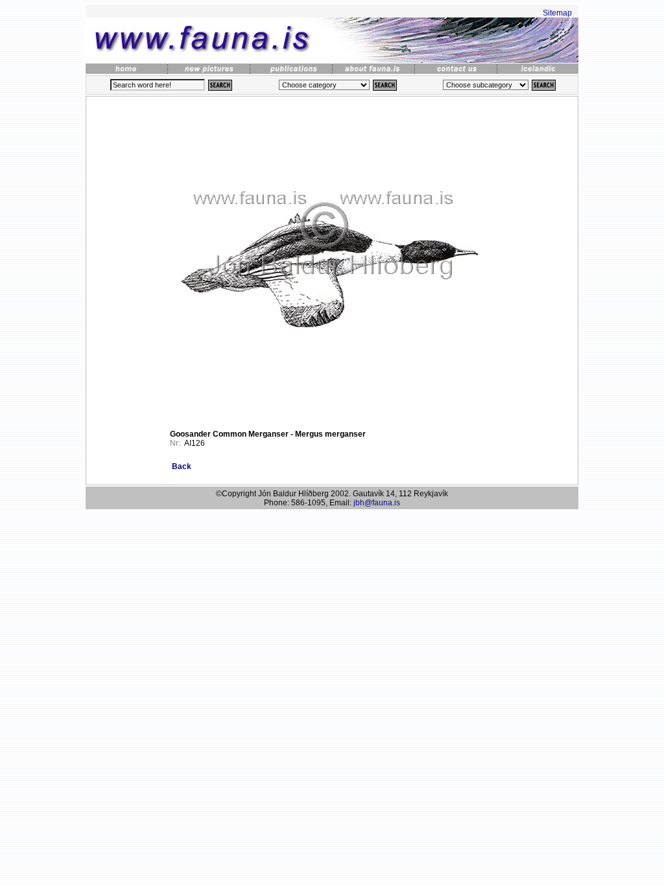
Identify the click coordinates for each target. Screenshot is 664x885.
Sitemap (557, 12)
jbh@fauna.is (376, 502)
